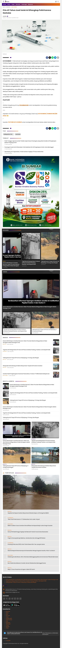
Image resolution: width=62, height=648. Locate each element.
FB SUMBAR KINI (23, 105)
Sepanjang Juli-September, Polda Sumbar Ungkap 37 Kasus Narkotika (23, 151)
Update (7, 626)
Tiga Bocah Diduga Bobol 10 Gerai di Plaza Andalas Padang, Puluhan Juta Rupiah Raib (31, 263)
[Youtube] (17, 598)
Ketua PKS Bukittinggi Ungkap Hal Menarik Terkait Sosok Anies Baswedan (28, 532)
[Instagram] (15, 598)
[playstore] (15, 606)
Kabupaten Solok (9, 134)
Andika (5, 16)
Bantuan (8, 611)
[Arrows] (4, 244)
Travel (7, 625)
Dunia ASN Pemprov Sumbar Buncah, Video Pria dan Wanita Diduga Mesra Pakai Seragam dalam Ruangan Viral (11, 265)
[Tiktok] (20, 598)
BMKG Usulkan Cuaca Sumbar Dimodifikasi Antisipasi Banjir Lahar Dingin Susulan (30, 525)
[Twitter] (50, 57)
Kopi (7, 621)
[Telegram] (55, 57)
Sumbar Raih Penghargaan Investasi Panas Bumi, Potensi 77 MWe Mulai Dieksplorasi (26, 374)
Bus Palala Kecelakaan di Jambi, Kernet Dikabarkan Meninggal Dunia (27, 563)
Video (7, 628)
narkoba (17, 134)
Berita (7, 612)
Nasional (8, 622)
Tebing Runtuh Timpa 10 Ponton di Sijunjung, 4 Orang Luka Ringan (50, 262)
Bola (7, 614)
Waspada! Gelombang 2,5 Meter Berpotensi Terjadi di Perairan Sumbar (22, 365)
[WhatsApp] (52, 57)
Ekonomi (8, 615)
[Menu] (3, 1)
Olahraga (8, 623)
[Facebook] (47, 57)
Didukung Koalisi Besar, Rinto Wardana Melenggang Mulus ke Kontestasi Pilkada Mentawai (33, 557)
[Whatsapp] (9, 598)
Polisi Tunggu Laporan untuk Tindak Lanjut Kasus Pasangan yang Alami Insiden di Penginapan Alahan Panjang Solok (30, 141)
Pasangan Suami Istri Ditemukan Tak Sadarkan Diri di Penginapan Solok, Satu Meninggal (29, 147)
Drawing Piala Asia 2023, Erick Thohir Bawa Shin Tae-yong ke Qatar (26, 544)
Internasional (9, 619)
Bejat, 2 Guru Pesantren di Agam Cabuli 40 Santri (21, 569)
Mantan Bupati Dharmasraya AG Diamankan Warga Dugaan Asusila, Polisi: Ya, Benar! (31, 550)
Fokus (7, 617)
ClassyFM (8, 640)
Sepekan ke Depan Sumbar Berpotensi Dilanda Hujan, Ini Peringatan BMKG (28, 513)
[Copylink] (58, 57)
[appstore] (7, 606)
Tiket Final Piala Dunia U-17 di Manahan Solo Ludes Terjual (24, 519)
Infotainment (9, 618)
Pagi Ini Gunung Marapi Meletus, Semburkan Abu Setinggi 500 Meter (26, 538)
